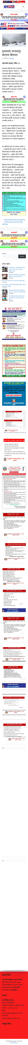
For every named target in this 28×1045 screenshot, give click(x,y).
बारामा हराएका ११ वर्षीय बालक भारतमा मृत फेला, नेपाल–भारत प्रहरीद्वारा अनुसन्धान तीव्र (17, 269)
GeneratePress (14, 1042)
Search (4, 253)
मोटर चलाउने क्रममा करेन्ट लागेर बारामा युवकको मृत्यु (13, 280)
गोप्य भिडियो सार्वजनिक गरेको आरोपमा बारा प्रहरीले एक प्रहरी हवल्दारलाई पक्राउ (16, 297)
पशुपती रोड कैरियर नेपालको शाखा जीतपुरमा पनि (14, 219)
